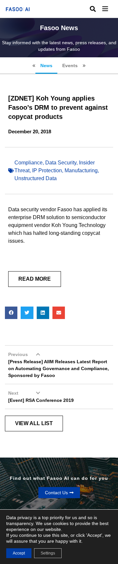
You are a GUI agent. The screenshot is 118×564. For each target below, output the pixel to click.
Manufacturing (81, 170)
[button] (110, 9)
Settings (48, 553)
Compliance (28, 162)
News (46, 65)
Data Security (60, 162)
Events (70, 65)
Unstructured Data (35, 178)
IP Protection (47, 170)
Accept (19, 553)
